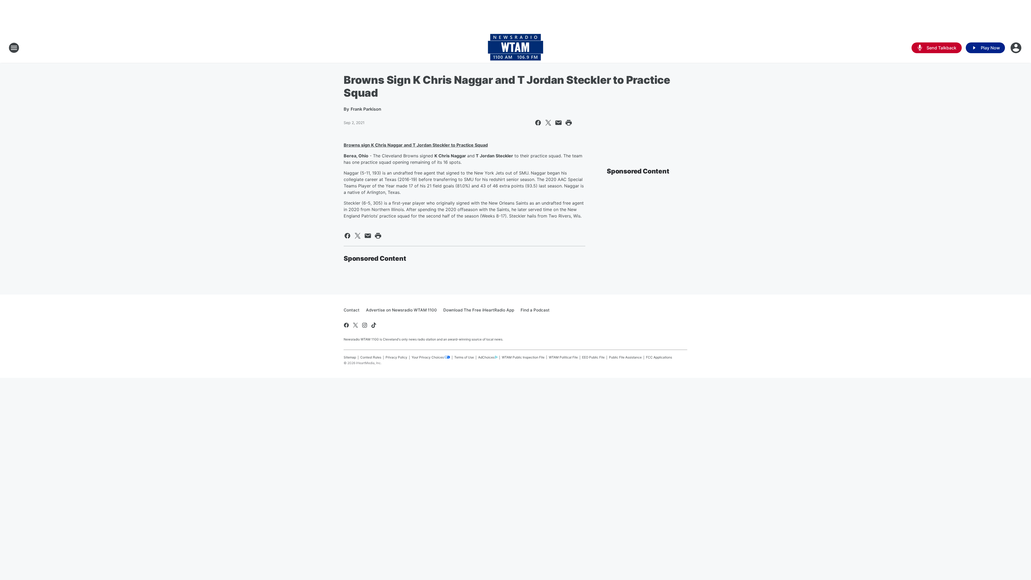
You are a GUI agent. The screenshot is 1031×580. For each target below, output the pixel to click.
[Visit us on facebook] (346, 325)
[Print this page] (568, 122)
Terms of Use (464, 357)
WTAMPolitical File (563, 357)
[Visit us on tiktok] (374, 325)
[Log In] (1016, 47)
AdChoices (486, 357)
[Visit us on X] (355, 325)
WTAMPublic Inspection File (523, 357)
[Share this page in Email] (558, 122)
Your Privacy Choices (428, 357)
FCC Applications (659, 357)
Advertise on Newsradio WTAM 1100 (401, 310)
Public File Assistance (625, 357)
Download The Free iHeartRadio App (478, 310)
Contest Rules (370, 357)
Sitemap (350, 357)
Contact (352, 310)
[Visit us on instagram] (364, 325)
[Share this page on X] (548, 122)
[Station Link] (515, 48)
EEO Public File (593, 357)
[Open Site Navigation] (14, 47)
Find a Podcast (535, 310)
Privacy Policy (396, 357)
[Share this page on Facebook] (538, 122)
